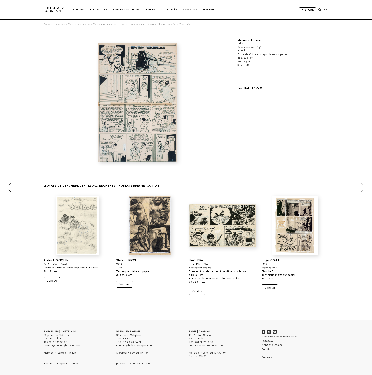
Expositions (98, 9)
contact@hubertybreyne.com (62, 345)
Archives (267, 357)
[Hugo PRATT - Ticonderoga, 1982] (295, 225)
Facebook (263, 332)
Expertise (190, 9)
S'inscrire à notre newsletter (279, 336)
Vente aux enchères (79, 24)
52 (66, 302)
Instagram (269, 332)
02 (50, 302)
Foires (150, 9)
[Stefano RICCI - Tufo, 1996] (149, 225)
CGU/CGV (267, 340)
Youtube (275, 332)
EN (325, 9)
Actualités (169, 9)
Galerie (208, 9)
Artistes (77, 9)
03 (54, 302)
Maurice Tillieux (249, 40)
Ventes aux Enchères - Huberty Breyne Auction (119, 24)
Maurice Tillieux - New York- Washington (170, 24)
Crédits (266, 349)
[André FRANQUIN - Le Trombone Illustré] (77, 225)
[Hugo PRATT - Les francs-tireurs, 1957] (222, 225)
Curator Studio (141, 363)
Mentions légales (272, 344)
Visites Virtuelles (126, 9)
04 (58, 302)
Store (309, 9)
